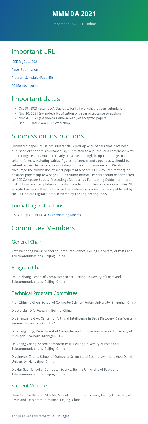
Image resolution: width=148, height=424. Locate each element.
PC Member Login (25, 85)
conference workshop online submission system (75, 165)
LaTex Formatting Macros (62, 215)
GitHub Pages (60, 416)
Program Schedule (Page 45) (32, 77)
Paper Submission (25, 69)
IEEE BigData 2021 (25, 61)
